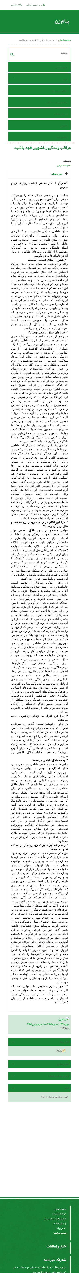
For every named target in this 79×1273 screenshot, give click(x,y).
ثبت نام (15, 5)
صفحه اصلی (64, 40)
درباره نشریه (59, 1213)
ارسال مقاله (60, 114)
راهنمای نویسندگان (56, 102)
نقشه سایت (60, 1232)
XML (60, 1050)
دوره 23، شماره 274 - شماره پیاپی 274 (48, 1024)
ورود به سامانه (34, 5)
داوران (63, 125)
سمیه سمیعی (64, 165)
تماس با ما (62, 137)
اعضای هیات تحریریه (55, 1218)
